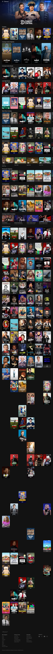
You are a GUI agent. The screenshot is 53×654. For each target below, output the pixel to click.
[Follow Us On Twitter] (41, 636)
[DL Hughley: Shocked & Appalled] (6, 362)
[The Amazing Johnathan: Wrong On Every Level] (47, 263)
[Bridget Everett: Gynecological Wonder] (22, 300)
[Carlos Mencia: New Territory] (14, 312)
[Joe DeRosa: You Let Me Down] (6, 448)
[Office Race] (14, 521)
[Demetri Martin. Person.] (14, 374)
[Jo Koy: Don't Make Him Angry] (39, 435)
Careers (27, 639)
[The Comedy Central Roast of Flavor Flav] (14, 337)
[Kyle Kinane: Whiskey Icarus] (22, 485)
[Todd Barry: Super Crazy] (6, 595)
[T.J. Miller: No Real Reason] (39, 571)
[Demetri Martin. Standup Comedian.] (22, 374)
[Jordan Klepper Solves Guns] (6, 460)
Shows (3, 637)
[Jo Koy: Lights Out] (47, 435)
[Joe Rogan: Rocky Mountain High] (22, 448)
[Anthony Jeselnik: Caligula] (47, 276)
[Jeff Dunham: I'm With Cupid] (14, 423)
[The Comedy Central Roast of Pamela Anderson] (39, 337)
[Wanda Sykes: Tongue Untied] (39, 608)
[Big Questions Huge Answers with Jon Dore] (6, 300)
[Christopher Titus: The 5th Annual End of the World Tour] (6, 325)
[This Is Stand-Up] (39, 583)
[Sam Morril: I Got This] (39, 558)
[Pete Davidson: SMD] (6, 534)
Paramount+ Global (5, 646)
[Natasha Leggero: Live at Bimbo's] (47, 497)
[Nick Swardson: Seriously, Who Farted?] (30, 509)
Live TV (3, 640)
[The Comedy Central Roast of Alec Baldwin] (22, 325)
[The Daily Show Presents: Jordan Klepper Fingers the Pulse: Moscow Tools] (39, 460)
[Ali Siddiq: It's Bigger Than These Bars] (39, 263)
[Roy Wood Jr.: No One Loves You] (22, 546)
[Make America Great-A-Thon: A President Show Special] (39, 485)
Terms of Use (16, 636)
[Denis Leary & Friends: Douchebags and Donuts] (30, 374)
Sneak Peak (3, 645)
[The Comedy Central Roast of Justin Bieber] (30, 337)
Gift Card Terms (16, 637)
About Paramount (28, 640)
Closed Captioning (29, 637)
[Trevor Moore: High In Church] (30, 595)
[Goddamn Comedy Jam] (22, 398)
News (3, 644)
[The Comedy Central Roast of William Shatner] (6, 349)
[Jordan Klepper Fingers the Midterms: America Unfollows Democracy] (22, 460)
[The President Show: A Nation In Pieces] (22, 534)
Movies (3, 638)
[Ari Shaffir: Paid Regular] (6, 288)
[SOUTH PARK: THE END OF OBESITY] (30, 558)
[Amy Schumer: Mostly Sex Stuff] (30, 276)
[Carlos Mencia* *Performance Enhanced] (6, 312)
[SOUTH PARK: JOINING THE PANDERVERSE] (14, 558)
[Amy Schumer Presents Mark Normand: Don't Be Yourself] (6, 276)
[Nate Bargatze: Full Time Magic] (6, 509)
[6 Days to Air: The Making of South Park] (6, 263)
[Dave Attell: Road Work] (47, 362)
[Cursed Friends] (47, 349)
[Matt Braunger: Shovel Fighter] (6, 497)
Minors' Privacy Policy (17, 640)
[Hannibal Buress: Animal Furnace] (39, 398)
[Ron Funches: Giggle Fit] (47, 534)
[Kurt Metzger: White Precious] (47, 472)
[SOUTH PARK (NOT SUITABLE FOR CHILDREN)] (22, 558)
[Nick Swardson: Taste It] (39, 509)
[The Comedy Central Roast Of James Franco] (22, 337)
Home (3, 636)
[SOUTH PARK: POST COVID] (47, 546)
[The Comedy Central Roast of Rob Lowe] (47, 337)
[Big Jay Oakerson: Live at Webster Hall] (47, 288)
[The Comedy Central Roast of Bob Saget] (30, 325)
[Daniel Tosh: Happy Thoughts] (39, 362)
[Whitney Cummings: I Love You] (47, 608)
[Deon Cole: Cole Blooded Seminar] (39, 374)
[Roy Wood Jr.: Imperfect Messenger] (14, 546)
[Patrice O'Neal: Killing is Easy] (39, 521)
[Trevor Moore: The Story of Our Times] (39, 595)
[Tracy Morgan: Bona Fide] (22, 595)
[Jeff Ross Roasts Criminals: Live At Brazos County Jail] (6, 435)
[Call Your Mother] (47, 300)
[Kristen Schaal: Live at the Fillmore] (22, 472)
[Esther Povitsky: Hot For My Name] (39, 386)
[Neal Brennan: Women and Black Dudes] (22, 509)
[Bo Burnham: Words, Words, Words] (14, 300)
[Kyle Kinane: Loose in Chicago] (14, 485)
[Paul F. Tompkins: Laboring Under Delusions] (47, 521)
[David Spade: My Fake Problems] (6, 374)
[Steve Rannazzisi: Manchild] (22, 571)
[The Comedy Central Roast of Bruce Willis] (39, 325)
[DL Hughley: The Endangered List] (14, 362)
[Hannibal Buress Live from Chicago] (47, 398)
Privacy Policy (16, 638)
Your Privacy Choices (17, 639)
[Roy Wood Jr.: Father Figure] (6, 546)
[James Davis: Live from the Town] (47, 411)
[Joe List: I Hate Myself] (14, 448)
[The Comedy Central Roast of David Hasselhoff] (6, 337)
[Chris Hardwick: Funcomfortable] (47, 312)
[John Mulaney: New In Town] (30, 448)
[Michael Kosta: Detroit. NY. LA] (14, 497)
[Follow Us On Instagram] (47, 636)
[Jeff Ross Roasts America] (39, 423)
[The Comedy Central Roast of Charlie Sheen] (47, 325)
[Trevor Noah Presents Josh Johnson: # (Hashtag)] (47, 595)
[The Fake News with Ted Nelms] (14, 398)
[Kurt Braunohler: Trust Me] (39, 472)
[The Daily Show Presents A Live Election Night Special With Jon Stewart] (22, 362)
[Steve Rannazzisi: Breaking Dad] (14, 571)
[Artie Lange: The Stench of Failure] (14, 288)
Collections (3, 639)
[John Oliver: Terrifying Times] (47, 448)
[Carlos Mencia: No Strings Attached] (22, 312)
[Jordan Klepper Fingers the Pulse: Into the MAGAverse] (30, 460)
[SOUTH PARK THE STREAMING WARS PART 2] (6, 558)
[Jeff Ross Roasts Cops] (47, 423)
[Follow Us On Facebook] (39, 636)
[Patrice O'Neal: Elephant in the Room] (30, 521)
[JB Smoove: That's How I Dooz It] (39, 411)
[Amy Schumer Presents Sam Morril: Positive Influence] (22, 276)
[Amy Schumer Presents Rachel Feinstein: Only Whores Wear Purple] (14, 276)
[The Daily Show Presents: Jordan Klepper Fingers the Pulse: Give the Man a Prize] (22, 583)
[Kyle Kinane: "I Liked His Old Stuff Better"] (6, 485)
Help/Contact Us (28, 636)
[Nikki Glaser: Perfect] (47, 509)
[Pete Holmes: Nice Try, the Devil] (14, 534)
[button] (3, 1)
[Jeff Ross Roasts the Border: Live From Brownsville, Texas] (14, 435)
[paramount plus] (6, 1)
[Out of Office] (22, 521)
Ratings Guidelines (29, 638)
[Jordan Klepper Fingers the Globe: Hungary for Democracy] (14, 460)
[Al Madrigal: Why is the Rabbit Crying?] (30, 263)
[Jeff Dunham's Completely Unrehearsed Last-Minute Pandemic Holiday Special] (22, 423)
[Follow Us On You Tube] (44, 636)
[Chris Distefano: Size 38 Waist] (39, 312)
